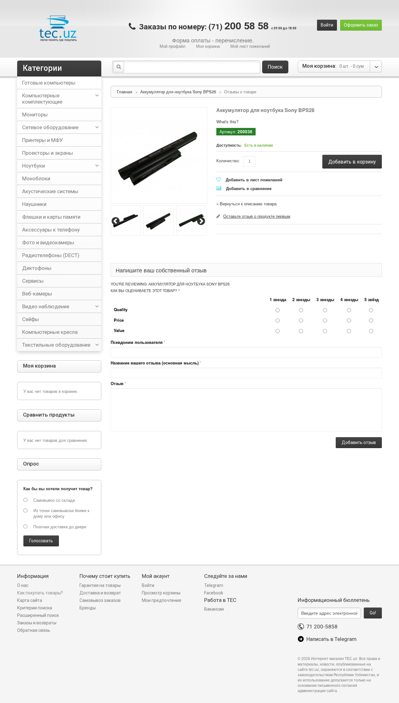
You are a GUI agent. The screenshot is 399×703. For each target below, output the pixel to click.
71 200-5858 (321, 626)
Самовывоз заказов (100, 600)
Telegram (213, 585)
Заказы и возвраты (36, 622)
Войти (327, 24)
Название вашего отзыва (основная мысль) (155, 363)
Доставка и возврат (100, 592)
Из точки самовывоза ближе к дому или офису (61, 513)
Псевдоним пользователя (137, 342)
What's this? (227, 121)
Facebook (213, 592)
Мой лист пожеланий (250, 46)
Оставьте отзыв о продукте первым (256, 216)
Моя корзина (208, 46)
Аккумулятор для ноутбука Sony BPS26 (178, 92)
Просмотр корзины (161, 592)
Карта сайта (29, 600)
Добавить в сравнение (249, 188)
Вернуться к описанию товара (246, 204)
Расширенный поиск (38, 615)
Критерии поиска (34, 607)
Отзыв (117, 383)
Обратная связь (33, 630)
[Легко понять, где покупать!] (58, 28)
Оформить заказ (361, 24)
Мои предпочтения (161, 600)
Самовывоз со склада (54, 500)
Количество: (228, 161)
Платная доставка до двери (59, 527)
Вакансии (214, 609)
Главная (124, 92)
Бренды (87, 607)
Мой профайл (172, 46)
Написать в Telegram (330, 639)
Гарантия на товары (100, 585)
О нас (22, 585)
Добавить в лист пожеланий (254, 180)
